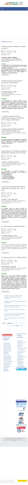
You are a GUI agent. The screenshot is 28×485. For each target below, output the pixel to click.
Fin (21, 325)
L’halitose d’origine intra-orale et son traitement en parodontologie (15, 302)
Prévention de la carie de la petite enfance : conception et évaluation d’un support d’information (13, 297)
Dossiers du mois (10, 50)
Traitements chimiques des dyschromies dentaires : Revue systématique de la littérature (15, 306)
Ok (22, 480)
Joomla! (4, 440)
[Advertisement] (14, 25)
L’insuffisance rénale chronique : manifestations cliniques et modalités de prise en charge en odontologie (12, 118)
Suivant (17, 325)
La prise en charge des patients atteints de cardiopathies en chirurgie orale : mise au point (13, 188)
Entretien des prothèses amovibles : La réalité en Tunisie (14, 310)
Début (4, 323)
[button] (15, 51)
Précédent (10, 323)
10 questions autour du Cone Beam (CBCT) (14, 257)
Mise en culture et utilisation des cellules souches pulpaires (14, 318)
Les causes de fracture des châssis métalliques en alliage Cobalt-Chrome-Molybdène (14, 314)
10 (12, 325)
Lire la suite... (6, 74)
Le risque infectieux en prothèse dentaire (13, 226)
